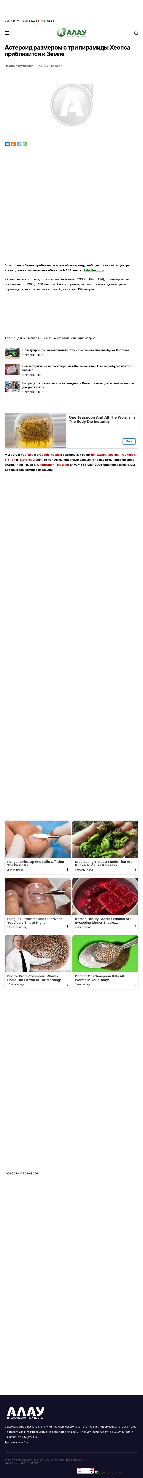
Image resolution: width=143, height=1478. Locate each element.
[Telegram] (19, 144)
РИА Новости (94, 270)
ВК (93, 454)
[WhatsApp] (25, 144)
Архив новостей (15, 1442)
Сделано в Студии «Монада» (22, 1462)
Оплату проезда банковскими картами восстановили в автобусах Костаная (75, 350)
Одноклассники (108, 454)
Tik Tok (10, 460)
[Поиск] (136, 33)
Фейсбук (128, 454)
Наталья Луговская (19, 66)
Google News (49, 454)
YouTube (27, 454)
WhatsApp (44, 465)
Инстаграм (27, 460)
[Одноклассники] (13, 144)
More (129, 441)
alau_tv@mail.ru (27, 1437)
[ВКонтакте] (7, 144)
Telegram (62, 465)
